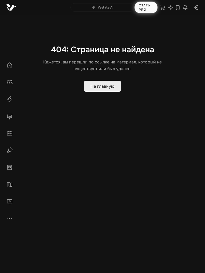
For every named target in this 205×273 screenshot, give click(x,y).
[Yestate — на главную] (11, 7)
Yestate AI (105, 7)
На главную (102, 86)
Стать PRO (144, 7)
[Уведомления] (185, 7)
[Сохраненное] (177, 7)
